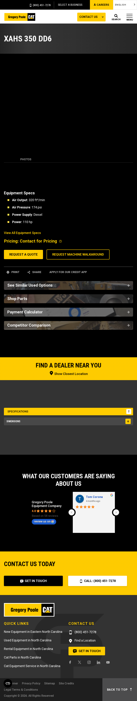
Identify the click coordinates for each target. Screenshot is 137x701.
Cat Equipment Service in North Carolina (32, 666)
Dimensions (13, 421)
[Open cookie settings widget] (8, 683)
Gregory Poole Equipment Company (47, 504)
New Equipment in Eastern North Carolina (33, 632)
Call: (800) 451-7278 (99, 581)
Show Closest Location (71, 374)
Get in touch (89, 651)
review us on (42, 521)
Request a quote (23, 254)
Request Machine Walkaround (78, 254)
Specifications (17, 411)
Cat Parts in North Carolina (22, 657)
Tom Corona (94, 497)
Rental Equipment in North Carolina (28, 649)
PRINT (15, 272)
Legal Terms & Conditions (21, 689)
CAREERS (103, 4)
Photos (25, 159)
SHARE (36, 272)
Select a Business (70, 4)
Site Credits (66, 683)
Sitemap (49, 683)
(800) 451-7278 (42, 5)
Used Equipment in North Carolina (27, 640)
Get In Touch (35, 581)
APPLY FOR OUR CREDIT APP (68, 272)
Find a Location (85, 640)
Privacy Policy (31, 683)
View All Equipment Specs (22, 233)
